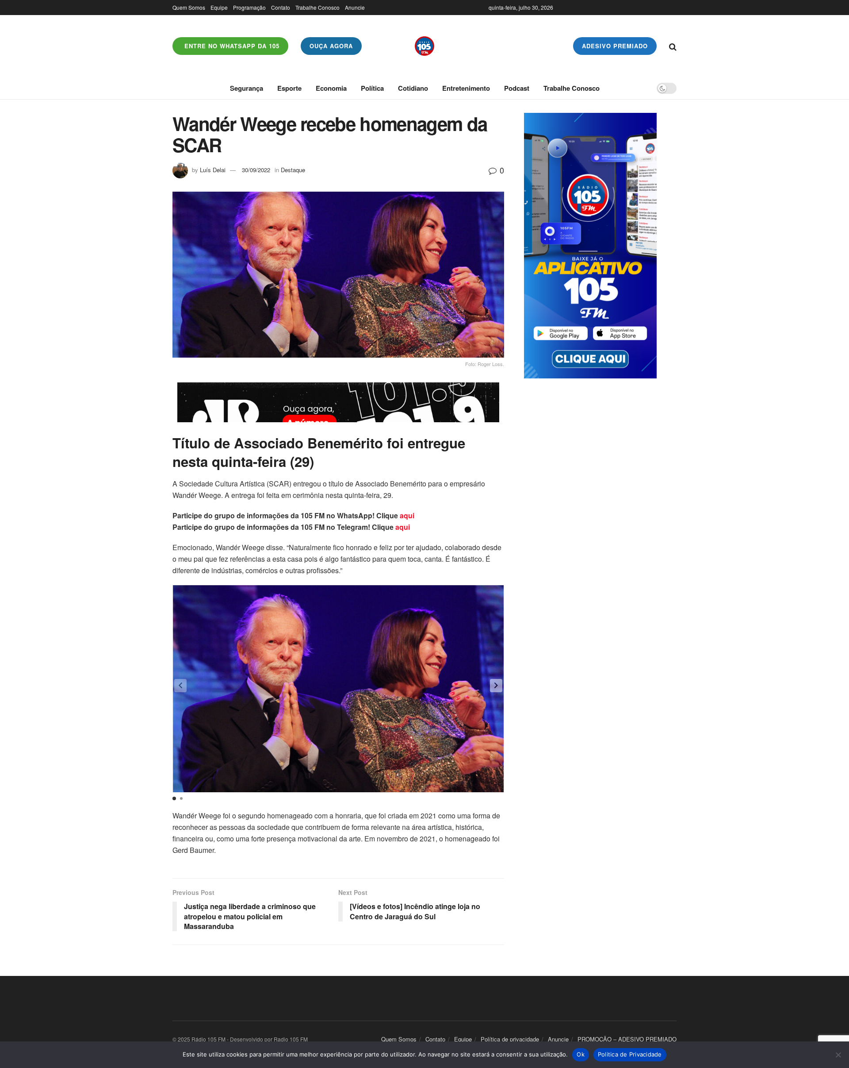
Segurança (246, 88)
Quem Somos (188, 7)
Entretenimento (466, 88)
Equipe (219, 7)
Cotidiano (413, 88)
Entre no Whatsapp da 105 (230, 46)
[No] (838, 1054)
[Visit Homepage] (424, 46)
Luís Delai (213, 170)
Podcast (516, 88)
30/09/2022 (256, 170)
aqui (407, 515)
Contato (280, 7)
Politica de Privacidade (630, 1054)
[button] (496, 685)
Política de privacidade (510, 1039)
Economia (331, 88)
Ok (581, 1054)
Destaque (293, 170)
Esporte (289, 88)
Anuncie (355, 7)
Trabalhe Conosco (317, 7)
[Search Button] (673, 46)
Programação (249, 7)
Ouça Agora (331, 46)
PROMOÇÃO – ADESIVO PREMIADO (627, 1039)
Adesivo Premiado (615, 46)
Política (372, 88)
